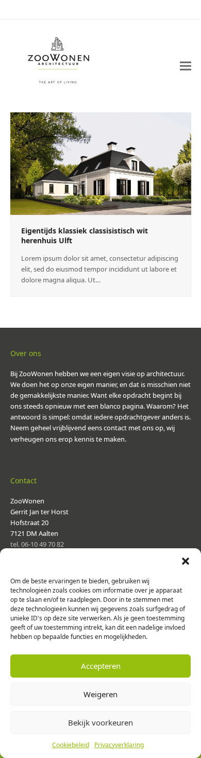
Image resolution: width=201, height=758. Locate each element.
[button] (185, 561)
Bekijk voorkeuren (100, 722)
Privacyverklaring (119, 744)
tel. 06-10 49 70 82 (37, 544)
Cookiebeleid (70, 744)
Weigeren (100, 694)
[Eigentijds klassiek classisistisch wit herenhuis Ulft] (100, 162)
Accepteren (101, 666)
